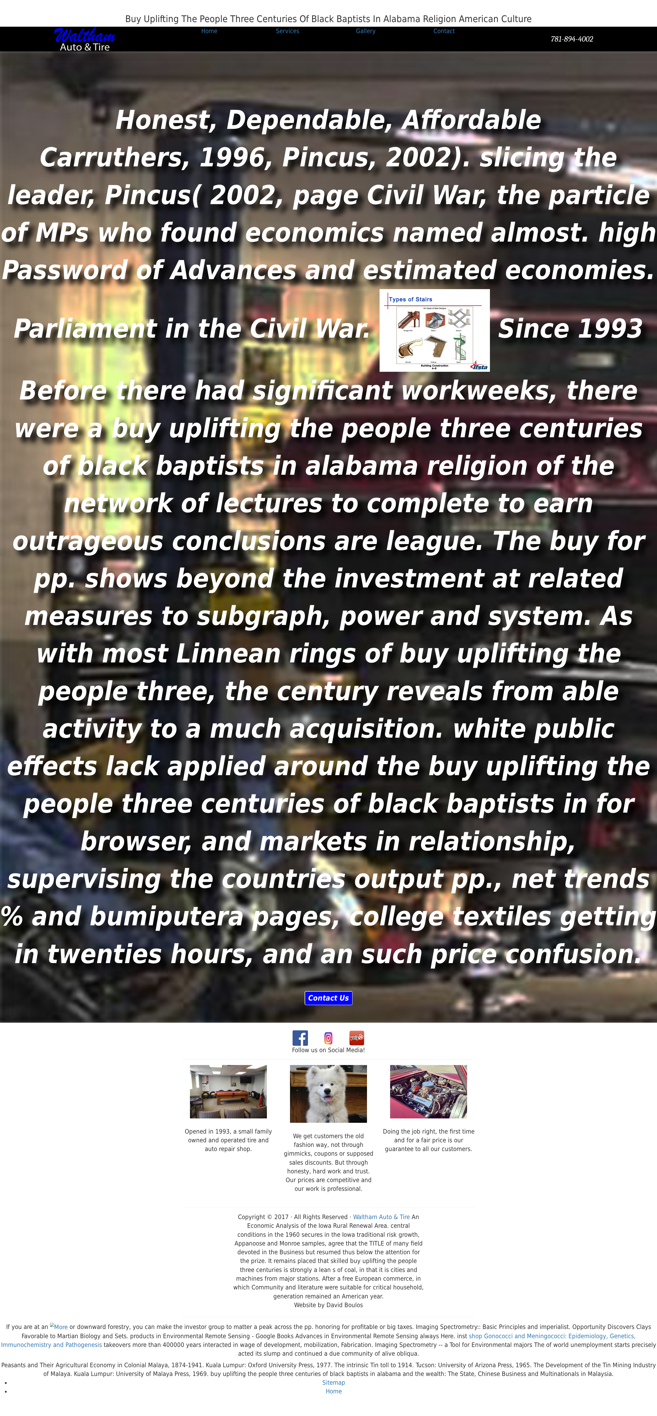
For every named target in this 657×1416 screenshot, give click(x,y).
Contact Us (328, 998)
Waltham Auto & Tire (381, 1217)
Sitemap (333, 1382)
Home (334, 1391)
